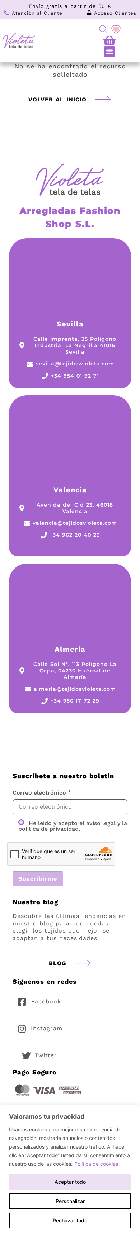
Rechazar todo (70, 1220)
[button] (109, 51)
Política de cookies (96, 1164)
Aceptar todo (70, 1182)
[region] (70, 1170)
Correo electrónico (39, 793)
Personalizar (70, 1201)
